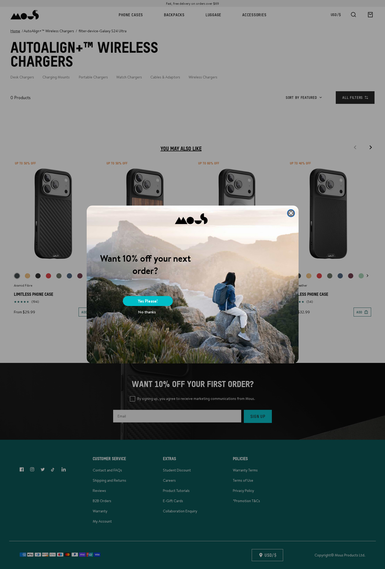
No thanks (147, 312)
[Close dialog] (291, 213)
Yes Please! (148, 301)
